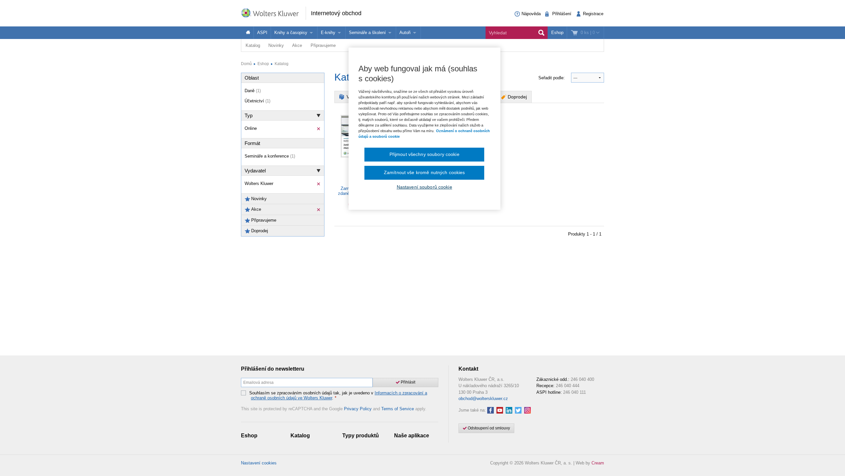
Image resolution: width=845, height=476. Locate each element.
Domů (246, 63)
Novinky (276, 45)
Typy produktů (360, 435)
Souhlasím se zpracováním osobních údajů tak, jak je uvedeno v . (338, 395)
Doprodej (517, 96)
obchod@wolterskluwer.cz (483, 398)
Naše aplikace (411, 435)
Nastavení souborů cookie (424, 187)
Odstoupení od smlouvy (488, 428)
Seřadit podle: (552, 77)
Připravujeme (323, 45)
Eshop (557, 32)
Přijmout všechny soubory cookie (424, 154)
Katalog (253, 45)
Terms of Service (397, 408)
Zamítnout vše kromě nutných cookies (424, 172)
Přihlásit (407, 382)
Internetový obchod (336, 13)
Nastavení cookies (259, 462)
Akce (297, 45)
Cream (598, 462)
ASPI (262, 32)
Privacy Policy (358, 408)
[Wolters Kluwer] (273, 12)
